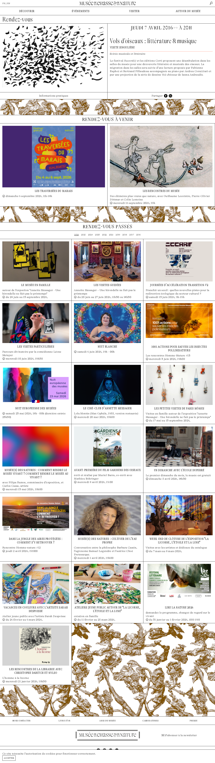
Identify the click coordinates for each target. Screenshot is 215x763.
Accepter (9, 757)
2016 (138, 235)
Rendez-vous (17, 19)
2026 (76, 235)
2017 (131, 235)
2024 (90, 235)
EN (8, 3)
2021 (111, 235)
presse (193, 720)
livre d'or (64, 720)
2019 (118, 235)
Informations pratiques (53, 95)
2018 (124, 235)
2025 (83, 235)
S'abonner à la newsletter (181, 735)
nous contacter (21, 720)
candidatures (150, 720)
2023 (97, 235)
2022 (104, 235)
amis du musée (107, 720)
